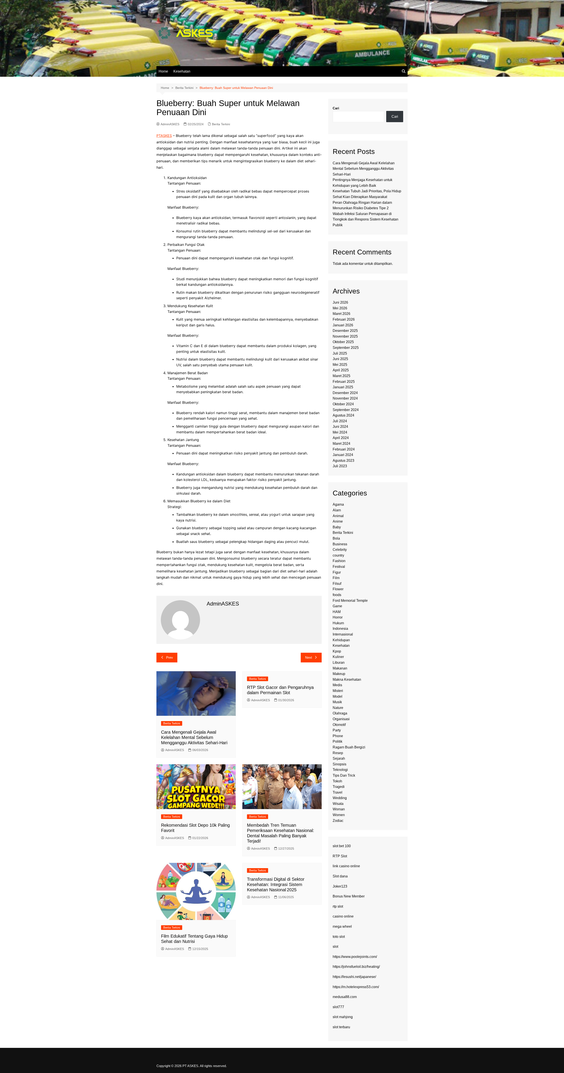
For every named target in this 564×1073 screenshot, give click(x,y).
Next (308, 657)
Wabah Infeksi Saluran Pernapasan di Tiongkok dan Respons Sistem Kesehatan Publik (365, 219)
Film (336, 578)
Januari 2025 (343, 387)
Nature (338, 708)
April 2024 (341, 438)
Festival (339, 566)
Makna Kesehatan (347, 679)
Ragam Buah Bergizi (349, 747)
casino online (343, 916)
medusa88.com (345, 997)
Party (337, 730)
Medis (337, 685)
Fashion (339, 561)
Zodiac (338, 821)
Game (337, 606)
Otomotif (339, 725)
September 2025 (346, 348)
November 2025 (345, 336)
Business (340, 544)
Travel (337, 792)
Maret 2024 (341, 443)
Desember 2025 (345, 331)
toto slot (339, 936)
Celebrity (340, 549)
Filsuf (337, 583)
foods (337, 595)
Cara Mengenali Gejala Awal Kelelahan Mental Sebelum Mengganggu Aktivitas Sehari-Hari (194, 737)
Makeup (339, 674)
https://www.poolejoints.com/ (355, 957)
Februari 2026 (344, 319)
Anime (338, 521)
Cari (336, 108)
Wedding (340, 798)
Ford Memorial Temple (350, 600)
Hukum (338, 623)
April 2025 (341, 370)
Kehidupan (341, 640)
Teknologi (340, 770)
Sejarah (339, 758)
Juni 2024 (340, 426)
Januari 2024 (343, 455)
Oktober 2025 (343, 342)
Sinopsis (339, 764)
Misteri (338, 691)
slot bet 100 (342, 846)
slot (335, 946)
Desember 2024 (345, 393)
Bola (336, 538)
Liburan (339, 662)
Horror (338, 617)
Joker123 (340, 886)
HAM (337, 612)
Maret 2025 (341, 376)
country (338, 555)
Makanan (340, 668)
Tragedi (339, 787)
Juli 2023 (340, 466)
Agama (338, 504)
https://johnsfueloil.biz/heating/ (356, 966)
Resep (338, 753)
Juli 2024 (340, 421)
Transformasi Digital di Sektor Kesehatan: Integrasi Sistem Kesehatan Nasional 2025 (275, 884)
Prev (169, 657)
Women (339, 815)
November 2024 (345, 398)
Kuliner (338, 657)
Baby (337, 527)
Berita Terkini (221, 124)
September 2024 (346, 410)
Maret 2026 (341, 314)
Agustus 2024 (343, 415)
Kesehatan (181, 71)
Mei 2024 (340, 432)
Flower (338, 589)
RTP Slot (340, 856)
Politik (337, 741)
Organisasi (341, 719)
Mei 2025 (340, 364)
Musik (337, 702)
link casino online (346, 866)
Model (337, 696)
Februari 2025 (344, 381)
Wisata (338, 804)
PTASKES (164, 135)
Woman (339, 809)
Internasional (343, 634)
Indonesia (340, 628)
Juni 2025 (340, 359)
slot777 (338, 1007)
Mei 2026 (340, 308)
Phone (338, 736)
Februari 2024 (344, 449)
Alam (337, 510)
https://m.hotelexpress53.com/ (356, 987)
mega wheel (342, 926)
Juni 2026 (340, 302)
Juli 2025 (340, 353)
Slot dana (340, 876)
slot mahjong (343, 1017)
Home (163, 71)
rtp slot (338, 906)
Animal (338, 516)
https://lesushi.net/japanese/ (354, 977)
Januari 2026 (343, 325)
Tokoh (337, 781)
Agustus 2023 (343, 460)
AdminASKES (170, 124)
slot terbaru (341, 1027)
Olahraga (340, 713)
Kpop (337, 651)
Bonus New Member (349, 896)
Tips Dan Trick (344, 775)
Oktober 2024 (343, 404)
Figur (337, 572)
